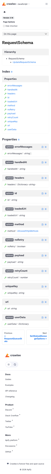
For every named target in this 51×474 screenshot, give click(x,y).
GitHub (8, 452)
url (8, 125)
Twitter (8, 421)
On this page (10, 34)
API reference (11, 391)
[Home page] (4, 12)
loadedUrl (12, 101)
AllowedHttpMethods (27, 231)
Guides (8, 379)
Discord (8, 410)
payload (11, 113)
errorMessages (14, 85)
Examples (9, 385)
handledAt (12, 89)
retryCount (12, 117)
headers (11, 93)
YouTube (9, 427)
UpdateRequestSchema (24, 62)
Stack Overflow (11, 415)
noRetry (11, 109)
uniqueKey (12, 121)
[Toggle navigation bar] (46, 4)
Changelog (10, 396)
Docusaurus (10, 446)
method (11, 105)
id (8, 97)
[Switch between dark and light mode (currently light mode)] (11, 364)
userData (11, 129)
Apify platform (11, 440)
